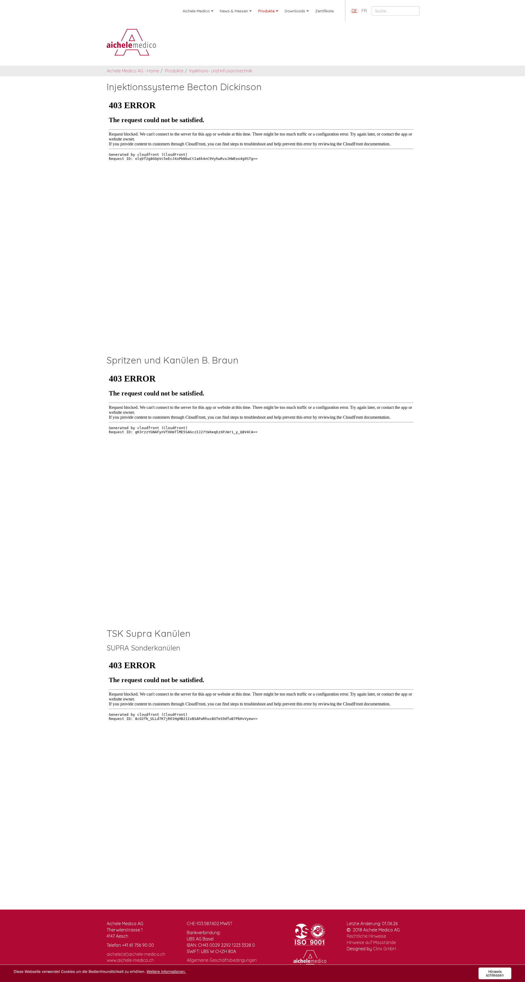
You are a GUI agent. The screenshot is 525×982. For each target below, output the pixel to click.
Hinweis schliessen (495, 973)
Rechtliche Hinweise (366, 936)
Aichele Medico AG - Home (133, 71)
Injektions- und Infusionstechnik (220, 71)
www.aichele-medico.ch (130, 960)
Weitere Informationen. (166, 971)
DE (354, 10)
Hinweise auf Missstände (371, 942)
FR (364, 10)
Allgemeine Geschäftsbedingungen (222, 960)
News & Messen (234, 10)
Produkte (266, 10)
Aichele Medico (196, 10)
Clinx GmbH (384, 948)
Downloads (295, 10)
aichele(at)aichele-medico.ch (136, 954)
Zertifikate (324, 10)
